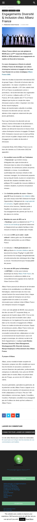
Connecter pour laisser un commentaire (18, 432)
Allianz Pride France (24, 273)
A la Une (6, 491)
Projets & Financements (11, 488)
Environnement (8, 493)
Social (18, 10)
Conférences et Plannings (12, 490)
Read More (29, 519)
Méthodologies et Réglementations (15, 484)
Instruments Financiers (11, 487)
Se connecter (8, 510)
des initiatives (26, 196)
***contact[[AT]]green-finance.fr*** (18, 470)
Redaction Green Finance (11, 24)
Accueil (4, 7)
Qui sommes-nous (9, 509)
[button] (34, 2)
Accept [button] (22, 519)
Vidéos (6, 497)
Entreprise (11, 7)
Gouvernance (12, 10)
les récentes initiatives (21, 250)
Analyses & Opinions (10, 485)
